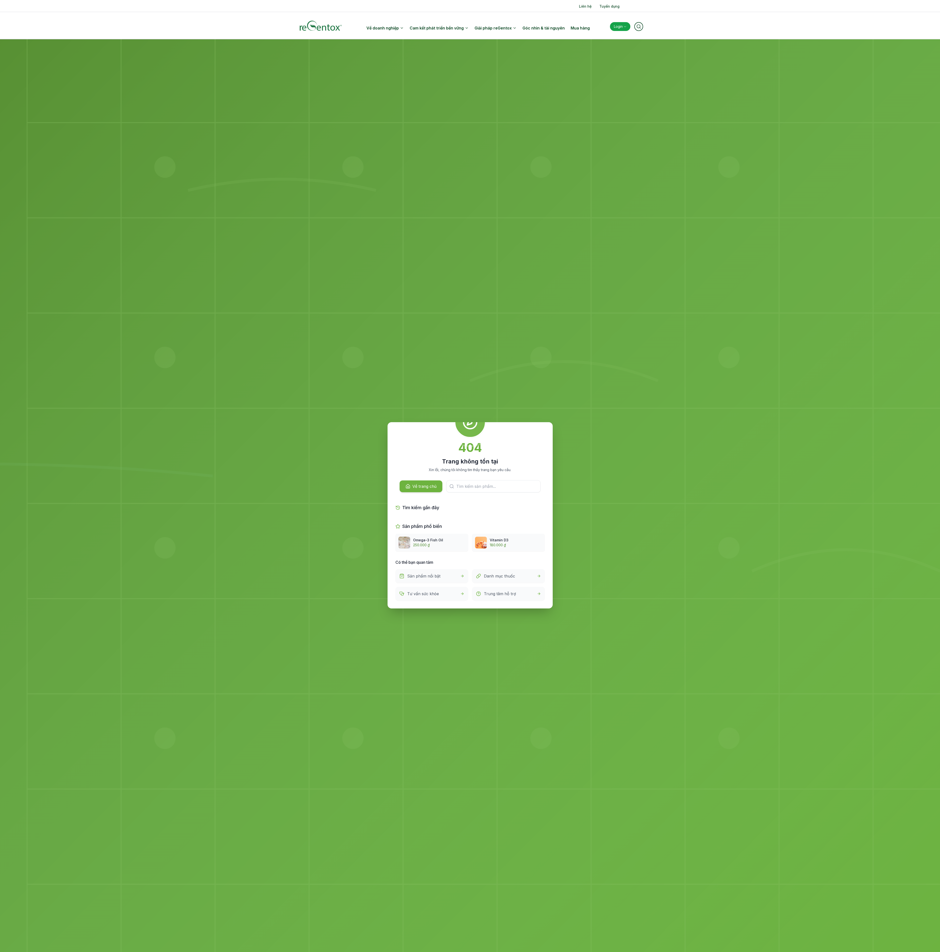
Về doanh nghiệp (382, 28)
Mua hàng (580, 28)
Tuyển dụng (609, 6)
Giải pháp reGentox (493, 28)
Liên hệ (585, 6)
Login (618, 26)
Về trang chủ (424, 486)
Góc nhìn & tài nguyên (543, 28)
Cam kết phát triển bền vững (437, 28)
